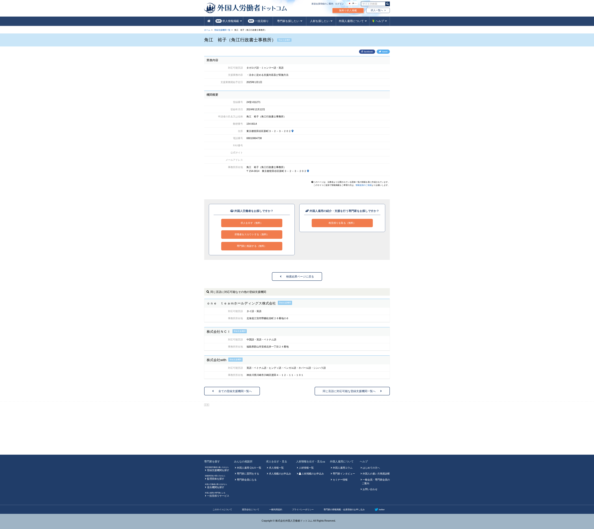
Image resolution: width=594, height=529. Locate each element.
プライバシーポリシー (303, 509)
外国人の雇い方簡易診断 (376, 473)
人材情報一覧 (306, 467)
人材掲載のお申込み (313, 473)
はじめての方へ (371, 467)
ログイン (339, 3)
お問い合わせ (370, 489)
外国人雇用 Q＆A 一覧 (249, 467)
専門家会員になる (247, 479)
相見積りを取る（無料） (342, 223)
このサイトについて (222, 509)
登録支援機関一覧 (222, 30)
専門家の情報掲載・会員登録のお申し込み (344, 509)
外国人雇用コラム (343, 467)
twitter (382, 509)
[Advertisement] (297, 430)
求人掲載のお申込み (280, 473)
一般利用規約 (275, 509)
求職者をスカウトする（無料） (251, 234)
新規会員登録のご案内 (322, 3)
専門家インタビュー (344, 473)
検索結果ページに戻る (300, 276)
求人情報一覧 (276, 467)
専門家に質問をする (248, 473)
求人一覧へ (377, 10)
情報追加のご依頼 (364, 185)
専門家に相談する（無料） (252, 246)
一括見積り (259, 21)
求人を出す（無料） (252, 223)
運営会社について (250, 509)
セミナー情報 (340, 479)
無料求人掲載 (348, 10)
